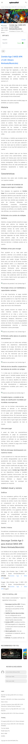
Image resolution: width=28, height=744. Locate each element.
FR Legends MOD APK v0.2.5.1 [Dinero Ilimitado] (12, 721)
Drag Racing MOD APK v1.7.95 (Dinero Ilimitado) (12, 713)
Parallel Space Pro (5, 730)
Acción (24, 39)
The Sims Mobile (5, 728)
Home (2, 7)
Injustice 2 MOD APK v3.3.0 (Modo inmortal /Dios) (13, 699)
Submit (23, 685)
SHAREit (3, 736)
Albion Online (4, 701)
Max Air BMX (4, 733)
